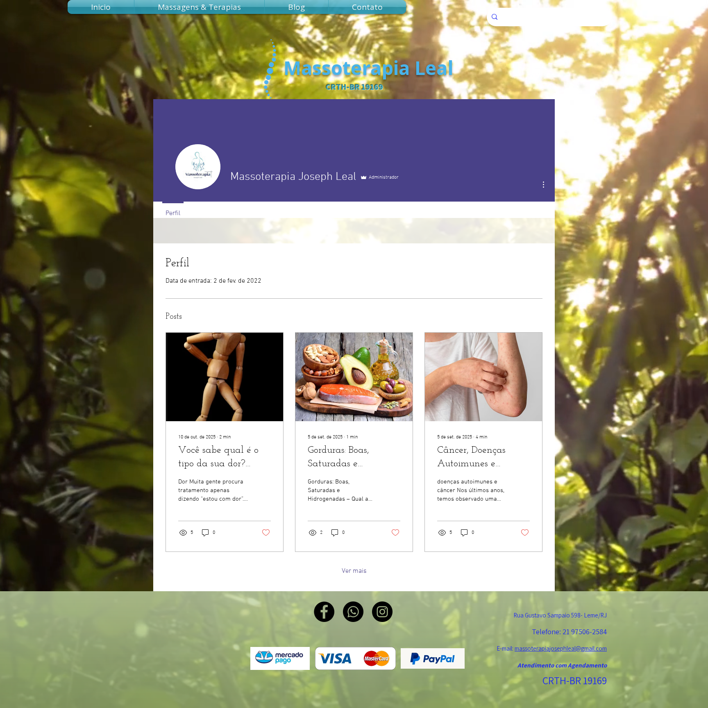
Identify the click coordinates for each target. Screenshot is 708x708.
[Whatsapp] (353, 611)
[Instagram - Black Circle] (382, 611)
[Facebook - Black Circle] (324, 611)
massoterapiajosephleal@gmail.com (561, 648)
